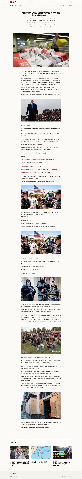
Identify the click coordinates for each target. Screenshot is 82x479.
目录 (49, 2)
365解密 (13, 474)
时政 (39, 2)
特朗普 (35, 2)
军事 (46, 2)
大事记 (53, 2)
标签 (68, 476)
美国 (42, 2)
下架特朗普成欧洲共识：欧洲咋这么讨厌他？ (31, 166)
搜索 (65, 2)
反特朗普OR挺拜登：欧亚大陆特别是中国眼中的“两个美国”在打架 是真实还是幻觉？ (40, 172)
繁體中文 (69, 2)
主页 (28, 2)
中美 (31, 2)
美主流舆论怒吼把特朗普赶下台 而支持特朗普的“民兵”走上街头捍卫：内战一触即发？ (40, 169)
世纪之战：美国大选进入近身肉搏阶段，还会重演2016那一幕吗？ (35, 163)
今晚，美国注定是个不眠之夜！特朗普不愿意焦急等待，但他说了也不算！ (37, 159)
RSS (71, 476)
